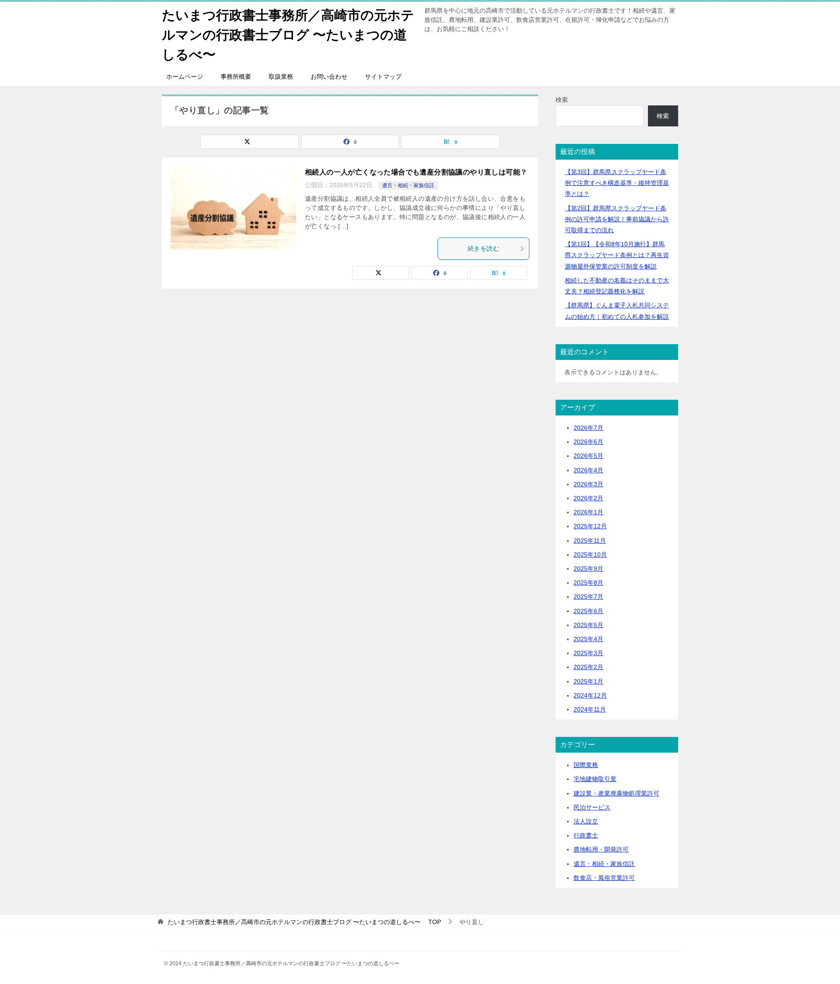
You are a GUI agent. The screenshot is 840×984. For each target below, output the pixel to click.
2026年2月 (588, 498)
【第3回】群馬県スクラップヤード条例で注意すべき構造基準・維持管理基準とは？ (617, 182)
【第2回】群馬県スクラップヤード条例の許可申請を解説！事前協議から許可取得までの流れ (617, 219)
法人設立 (586, 821)
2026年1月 (588, 512)
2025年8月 (588, 582)
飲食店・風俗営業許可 (604, 877)
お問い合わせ (329, 76)
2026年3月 (588, 484)
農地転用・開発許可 (601, 849)
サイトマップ (383, 76)
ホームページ (184, 76)
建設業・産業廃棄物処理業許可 (616, 793)
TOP (304, 921)
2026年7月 (588, 427)
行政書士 (586, 835)
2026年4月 (588, 470)
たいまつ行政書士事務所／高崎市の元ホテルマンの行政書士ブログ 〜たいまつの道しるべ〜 (288, 35)
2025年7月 (588, 596)
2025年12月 (590, 526)
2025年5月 (588, 624)
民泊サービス (592, 807)
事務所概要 (235, 76)
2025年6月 (588, 610)
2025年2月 (588, 666)
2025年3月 (588, 652)
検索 (562, 99)
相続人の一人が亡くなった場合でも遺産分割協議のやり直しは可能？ (416, 172)
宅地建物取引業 (595, 778)
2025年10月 (590, 554)
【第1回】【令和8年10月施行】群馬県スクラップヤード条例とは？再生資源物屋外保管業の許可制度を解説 (617, 255)
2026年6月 (588, 441)
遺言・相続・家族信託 (408, 185)
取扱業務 (281, 76)
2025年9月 (588, 568)
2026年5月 (588, 455)
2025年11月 (590, 540)
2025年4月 (588, 638)
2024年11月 (590, 709)
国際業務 (586, 764)
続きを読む (483, 248)
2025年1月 (588, 681)
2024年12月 (590, 695)
